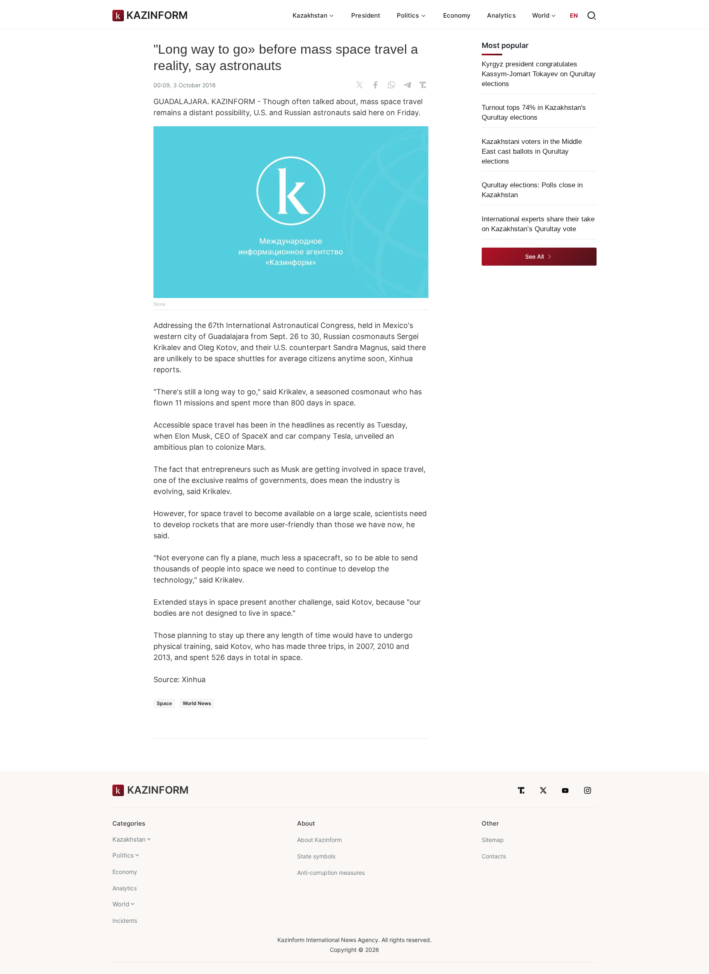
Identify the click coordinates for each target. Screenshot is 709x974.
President (365, 15)
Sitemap (493, 839)
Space (164, 703)
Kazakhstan (129, 839)
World (120, 904)
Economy (457, 15)
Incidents (124, 920)
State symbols (316, 856)
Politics (123, 855)
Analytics (501, 15)
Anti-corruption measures (331, 872)
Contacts (494, 856)
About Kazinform (319, 839)
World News (197, 703)
